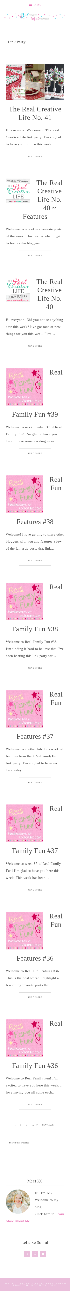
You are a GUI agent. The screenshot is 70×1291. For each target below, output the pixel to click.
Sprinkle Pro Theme (39, 1283)
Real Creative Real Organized (35, 17)
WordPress (38, 1285)
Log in (52, 1285)
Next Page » (48, 1125)
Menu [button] (38, 5)
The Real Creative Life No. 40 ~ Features (43, 199)
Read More (35, 156)
